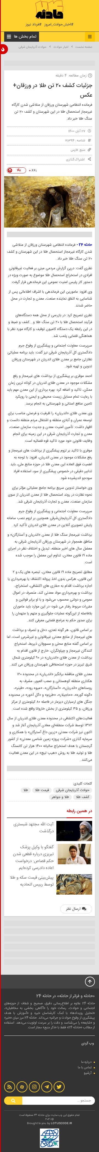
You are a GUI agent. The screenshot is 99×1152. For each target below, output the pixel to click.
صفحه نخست (83, 47)
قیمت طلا (42, 790)
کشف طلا (82, 797)
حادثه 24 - (84, 245)
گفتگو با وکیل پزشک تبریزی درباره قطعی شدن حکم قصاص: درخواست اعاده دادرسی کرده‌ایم (33, 857)
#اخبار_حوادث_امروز (58, 24)
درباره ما (86, 1062)
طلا (25, 790)
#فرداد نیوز (34, 24)
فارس (74, 150)
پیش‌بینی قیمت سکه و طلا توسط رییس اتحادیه (32, 881)
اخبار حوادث (61, 47)
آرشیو (88, 1073)
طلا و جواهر (60, 797)
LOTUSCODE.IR (61, 1123)
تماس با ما (85, 1067)
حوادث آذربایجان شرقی (32, 47)
